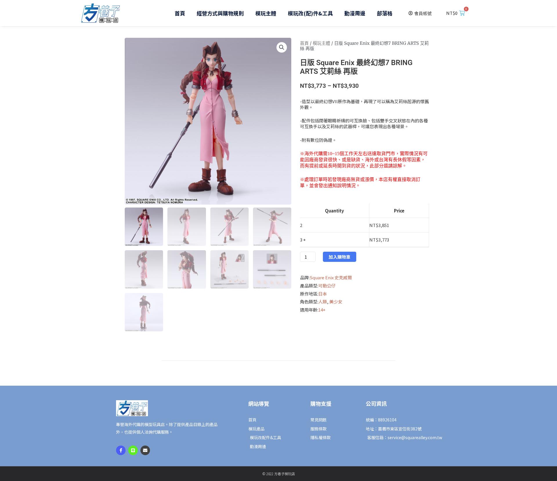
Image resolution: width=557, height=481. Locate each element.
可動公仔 (327, 285)
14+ (321, 310)
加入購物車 (339, 257)
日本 (322, 294)
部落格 (385, 13)
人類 (322, 301)
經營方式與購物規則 (220, 13)
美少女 (335, 301)
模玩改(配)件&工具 (310, 13)
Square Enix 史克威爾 (331, 277)
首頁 (180, 13)
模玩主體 (265, 13)
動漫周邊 (354, 13)
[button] (281, 47)
